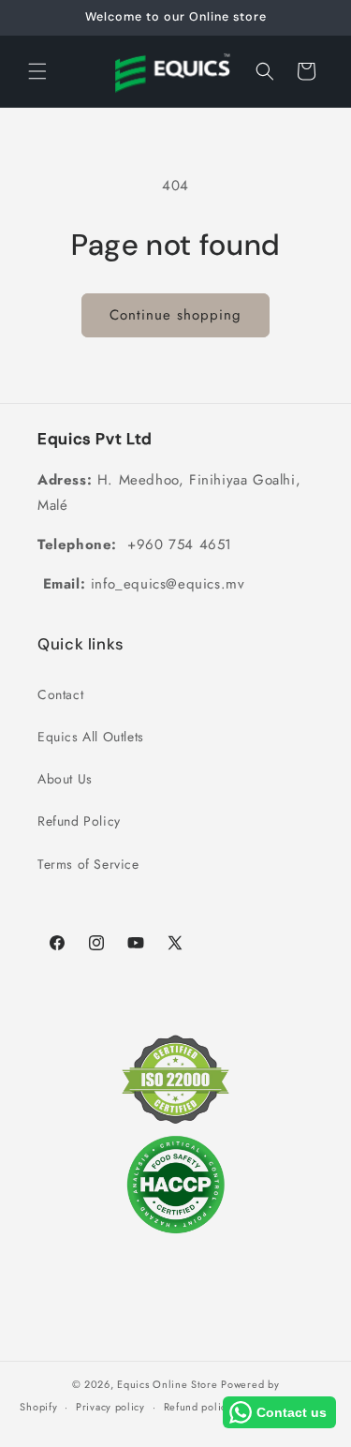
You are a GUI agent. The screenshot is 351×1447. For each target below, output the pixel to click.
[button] (37, 71)
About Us (65, 778)
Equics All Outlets (90, 736)
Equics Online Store (167, 1384)
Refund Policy (79, 821)
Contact (60, 694)
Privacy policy (110, 1406)
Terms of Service (88, 864)
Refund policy (198, 1406)
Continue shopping (175, 315)
